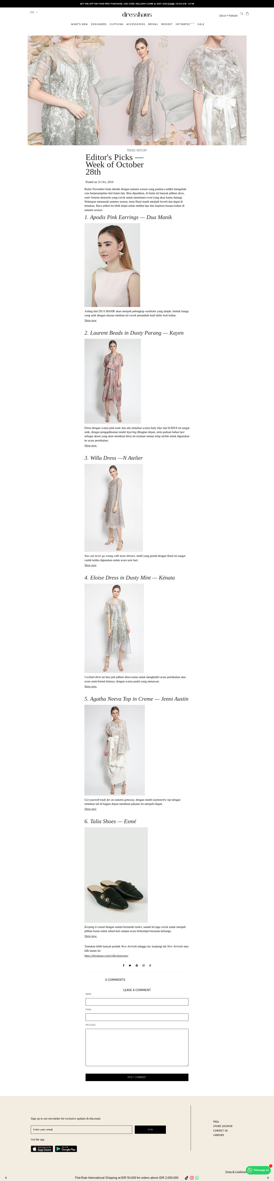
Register (233, 15)
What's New (79, 24)
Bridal (153, 24)
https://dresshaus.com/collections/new (106, 955)
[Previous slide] (6, 1178)
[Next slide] (268, 1178)
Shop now (90, 320)
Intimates (185, 24)
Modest (167, 24)
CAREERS (218, 1135)
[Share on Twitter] (130, 966)
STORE (170, 3)
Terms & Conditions (236, 1171)
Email (89, 1009)
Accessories (135, 24)
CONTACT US (220, 1130)
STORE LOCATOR (222, 1126)
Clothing (116, 24)
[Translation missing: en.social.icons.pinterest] (137, 966)
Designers (99, 24)
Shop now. (90, 686)
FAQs (216, 1121)
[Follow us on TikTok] (150, 966)
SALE (201, 24)
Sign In (222, 15)
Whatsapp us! (261, 1170)
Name (88, 994)
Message (91, 1024)
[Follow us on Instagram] (143, 966)
